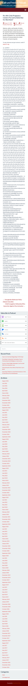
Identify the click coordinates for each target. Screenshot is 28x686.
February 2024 (5, 453)
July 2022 (4, 499)
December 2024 (6, 429)
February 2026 (5, 395)
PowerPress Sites (17, 683)
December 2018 (6, 604)
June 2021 (4, 531)
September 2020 (6, 553)
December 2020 (6, 546)
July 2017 (4, 645)
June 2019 (4, 589)
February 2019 (5, 599)
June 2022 (4, 502)
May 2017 (4, 650)
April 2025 (4, 419)
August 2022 (5, 497)
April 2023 (4, 478)
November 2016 (6, 665)
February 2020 (5, 570)
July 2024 (4, 441)
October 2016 (5, 667)
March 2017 (5, 655)
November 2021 (6, 519)
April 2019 (4, 594)
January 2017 (5, 660)
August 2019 (5, 584)
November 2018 (6, 606)
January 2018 (5, 631)
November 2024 (6, 432)
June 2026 (4, 385)
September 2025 (6, 407)
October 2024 (5, 434)
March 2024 (5, 451)
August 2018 (5, 614)
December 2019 (6, 575)
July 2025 (4, 412)
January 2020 (5, 572)
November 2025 (6, 402)
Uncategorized (6, 677)
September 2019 (6, 582)
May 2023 (4, 475)
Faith (16, 23)
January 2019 (5, 601)
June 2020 (4, 560)
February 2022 (5, 512)
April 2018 (4, 623)
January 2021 (5, 543)
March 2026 (5, 393)
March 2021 (5, 538)
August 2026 (5, 381)
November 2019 (6, 577)
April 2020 (4, 565)
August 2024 (5, 439)
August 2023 (5, 468)
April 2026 (4, 390)
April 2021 (4, 536)
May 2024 (4, 446)
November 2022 (6, 490)
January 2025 (5, 427)
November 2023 (6, 461)
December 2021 (6, 516)
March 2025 (5, 422)
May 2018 (4, 621)
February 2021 (5, 541)
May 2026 (4, 388)
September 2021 (6, 524)
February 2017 (5, 657)
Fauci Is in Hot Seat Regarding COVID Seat (12, 356)
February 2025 (5, 424)
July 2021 (4, 529)
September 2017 (6, 640)
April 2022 (4, 507)
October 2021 (5, 521)
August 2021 (5, 526)
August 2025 (5, 410)
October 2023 (5, 463)
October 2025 (5, 405)
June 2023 (4, 473)
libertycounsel (18, 24)
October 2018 (5, 609)
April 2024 (4, 449)
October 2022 (5, 492)
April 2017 (4, 652)
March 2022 (5, 509)
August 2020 (5, 555)
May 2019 (4, 592)
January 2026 (5, 398)
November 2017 (6, 635)
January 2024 (5, 456)
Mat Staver (9, 24)
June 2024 (4, 444)
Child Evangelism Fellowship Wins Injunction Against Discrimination (14, 305)
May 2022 (4, 504)
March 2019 (5, 597)
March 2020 (5, 567)
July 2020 (4, 558)
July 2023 (4, 470)
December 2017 (6, 633)
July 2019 (4, 587)
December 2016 (6, 662)
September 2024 (6, 436)
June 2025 (4, 415)
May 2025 (4, 417)
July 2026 (4, 383)
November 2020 (6, 548)
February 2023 (5, 483)
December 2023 (6, 458)
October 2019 (5, 580)
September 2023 (6, 466)
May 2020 (4, 563)
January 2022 (5, 514)
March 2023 (5, 480)
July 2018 (4, 616)
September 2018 (6, 611)
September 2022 (6, 495)
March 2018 (5, 626)
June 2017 (4, 648)
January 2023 (5, 485)
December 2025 (6, 400)
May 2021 (4, 533)
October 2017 (5, 638)
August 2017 (5, 643)
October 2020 (5, 550)
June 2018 (4, 618)
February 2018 (5, 628)
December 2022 (6, 487)
